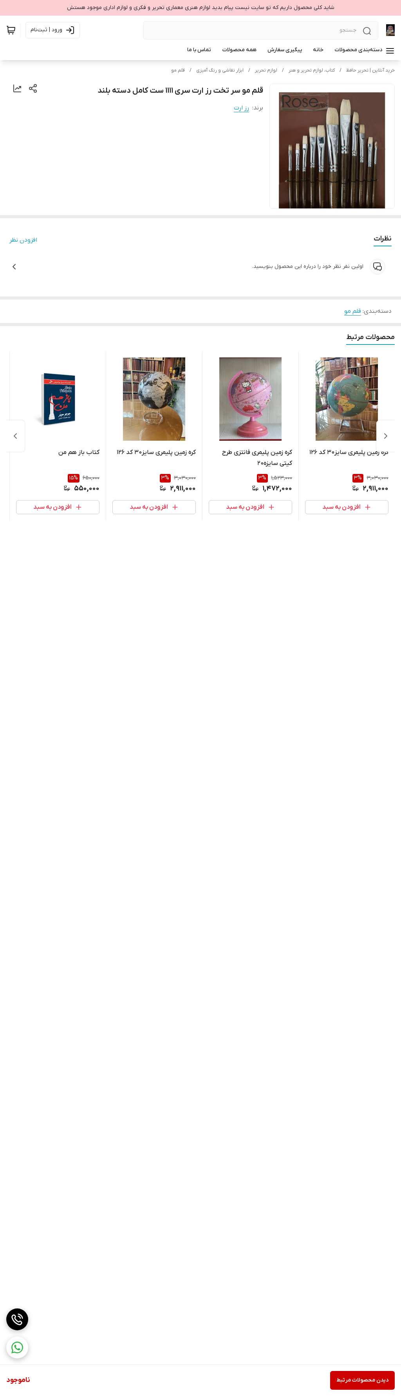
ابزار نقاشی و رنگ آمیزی (220, 70)
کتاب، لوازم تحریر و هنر (312, 70)
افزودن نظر (23, 240)
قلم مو (178, 70)
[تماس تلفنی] (17, 1319)
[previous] (385, 436)
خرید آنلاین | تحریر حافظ (370, 70)
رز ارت (241, 108)
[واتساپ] (17, 1347)
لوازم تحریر (266, 70)
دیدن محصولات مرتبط (362, 1380)
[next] (15, 436)
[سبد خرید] (11, 30)
